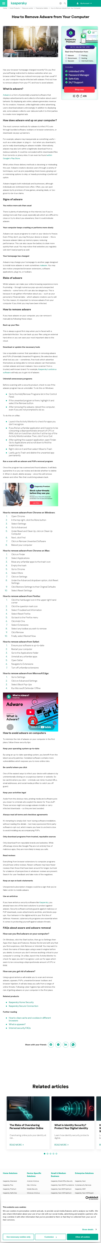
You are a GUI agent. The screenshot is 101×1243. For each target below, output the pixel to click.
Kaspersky (44, 902)
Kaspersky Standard (10, 1181)
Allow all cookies (82, 1237)
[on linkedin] (66, 1045)
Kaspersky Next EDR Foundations (62, 1185)
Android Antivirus (33, 1181)
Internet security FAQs (20, 1028)
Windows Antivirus (33, 1193)
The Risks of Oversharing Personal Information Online (26, 1127)
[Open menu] (3, 3)
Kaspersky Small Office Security (62, 1181)
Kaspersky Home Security (21, 1002)
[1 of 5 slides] (44, 1153)
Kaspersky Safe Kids (10, 1193)
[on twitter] (58, 1045)
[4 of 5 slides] (53, 1153)
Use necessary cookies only (18, 1237)
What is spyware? (17, 1024)
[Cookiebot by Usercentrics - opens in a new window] (87, 1198)
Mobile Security (32, 1189)
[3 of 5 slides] (50, 1153)
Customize (49, 1237)
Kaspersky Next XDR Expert (84, 1193)
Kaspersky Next (80, 1181)
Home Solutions (10, 1173)
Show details (87, 1229)
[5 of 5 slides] (56, 1153)
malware (43, 265)
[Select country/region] (60, 3)
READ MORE (16, 1144)
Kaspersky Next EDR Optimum (61, 1189)
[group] (28, 1122)
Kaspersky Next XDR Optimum (61, 1193)
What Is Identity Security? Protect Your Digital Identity (71, 1127)
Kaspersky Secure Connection (23, 1006)
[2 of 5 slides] (47, 1153)
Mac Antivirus (31, 1185)
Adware (6, 95)
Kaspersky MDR (80, 1189)
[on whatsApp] (73, 1045)
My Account (84, 3)
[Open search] (64, 3)
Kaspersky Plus (8, 1185)
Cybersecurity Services (83, 1185)
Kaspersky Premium (9, 1189)
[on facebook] (51, 1045)
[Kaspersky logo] (19, 3)
